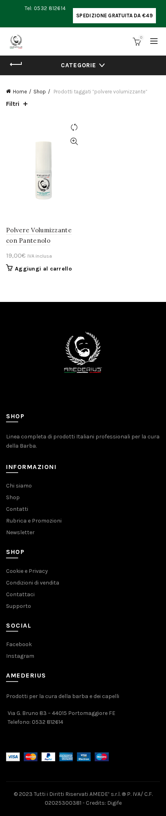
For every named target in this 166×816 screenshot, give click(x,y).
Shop (39, 92)
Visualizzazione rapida (74, 141)
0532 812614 (47, 722)
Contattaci (20, 594)
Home (20, 92)
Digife (114, 802)
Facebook (19, 644)
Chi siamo (19, 485)
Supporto (18, 606)
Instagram (20, 656)
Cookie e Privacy (27, 571)
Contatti (17, 509)
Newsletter (20, 532)
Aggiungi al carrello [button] (43, 268)
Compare (74, 127)
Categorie (78, 65)
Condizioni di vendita (32, 582)
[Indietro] (16, 64)
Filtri (12, 103)
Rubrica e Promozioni (34, 520)
